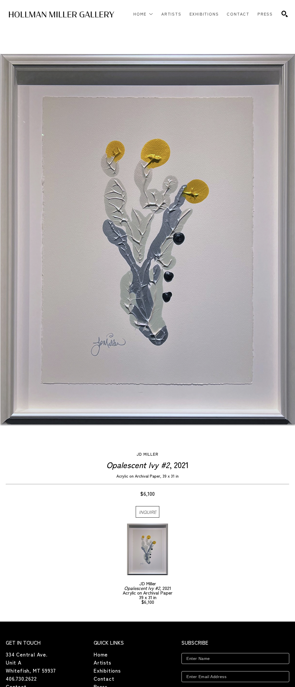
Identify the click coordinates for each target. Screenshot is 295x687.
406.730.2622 (21, 678)
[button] (143, 14)
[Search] (284, 14)
